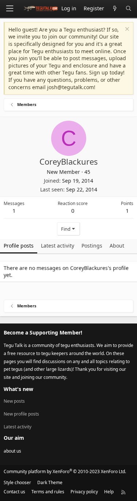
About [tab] (117, 245)
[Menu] (9, 8)
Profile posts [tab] (19, 245)
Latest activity (17, 427)
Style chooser (17, 482)
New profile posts (21, 414)
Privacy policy (84, 492)
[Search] (129, 8)
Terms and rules (47, 492)
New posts (14, 401)
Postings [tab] (91, 245)
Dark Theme (49, 482)
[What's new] (115, 8)
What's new (18, 388)
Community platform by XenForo (65, 471)
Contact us (14, 492)
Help (109, 492)
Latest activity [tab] (57, 245)
